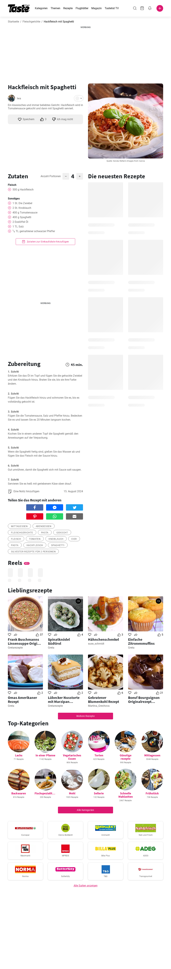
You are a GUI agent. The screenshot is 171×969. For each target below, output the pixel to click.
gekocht (62, 532)
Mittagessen (19, 526)
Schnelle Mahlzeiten (125, 795)
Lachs (18, 755)
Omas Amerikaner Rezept (22, 700)
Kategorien (41, 8)
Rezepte (68, 8)
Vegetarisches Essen (72, 757)
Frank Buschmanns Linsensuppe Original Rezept (25, 641)
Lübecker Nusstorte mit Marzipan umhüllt (63, 700)
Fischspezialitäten (46, 793)
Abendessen (43, 526)
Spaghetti (57, 545)
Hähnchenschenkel (103, 639)
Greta (51, 647)
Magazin (96, 8)
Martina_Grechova (99, 705)
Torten (99, 755)
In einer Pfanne (45, 755)
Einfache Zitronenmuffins (141, 641)
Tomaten (35, 539)
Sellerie (99, 793)
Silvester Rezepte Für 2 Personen (33, 551)
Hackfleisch (35, 545)
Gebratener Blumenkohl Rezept (103, 700)
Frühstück (152, 793)
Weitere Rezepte (85, 716)
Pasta (45, 532)
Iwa (19, 98)
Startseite (13, 21)
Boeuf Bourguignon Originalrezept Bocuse (144, 700)
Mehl (72, 793)
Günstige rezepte (125, 757)
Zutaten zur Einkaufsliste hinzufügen (47, 241)
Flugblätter (82, 8)
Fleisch (16, 539)
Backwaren (18, 793)
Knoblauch (56, 539)
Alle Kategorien (85, 810)
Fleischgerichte (31, 21)
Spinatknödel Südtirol (59, 641)
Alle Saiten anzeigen (86, 885)
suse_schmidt (96, 643)
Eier (74, 539)
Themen (55, 8)
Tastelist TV (112, 8)
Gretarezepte (15, 647)
